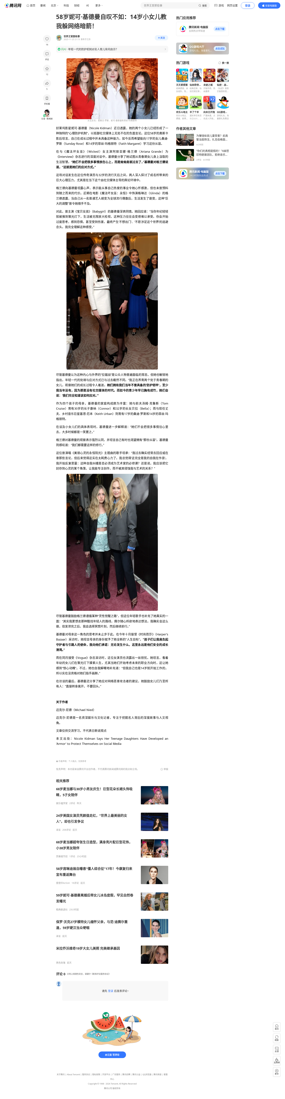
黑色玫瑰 (60, 963)
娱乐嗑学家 (62, 803)
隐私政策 (96, 1074)
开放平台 (106, 1074)
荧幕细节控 (62, 856)
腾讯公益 (136, 1074)
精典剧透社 (62, 909)
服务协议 (86, 1074)
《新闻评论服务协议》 (101, 974)
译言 (58, 830)
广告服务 (116, 1074)
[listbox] (112, 871)
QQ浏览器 (146, 1074)
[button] (220, 28)
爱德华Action (63, 883)
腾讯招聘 (126, 1074)
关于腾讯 (61, 1074)
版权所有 (116, 1088)
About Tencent (73, 1074)
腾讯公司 (108, 1088)
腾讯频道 (157, 1074)
